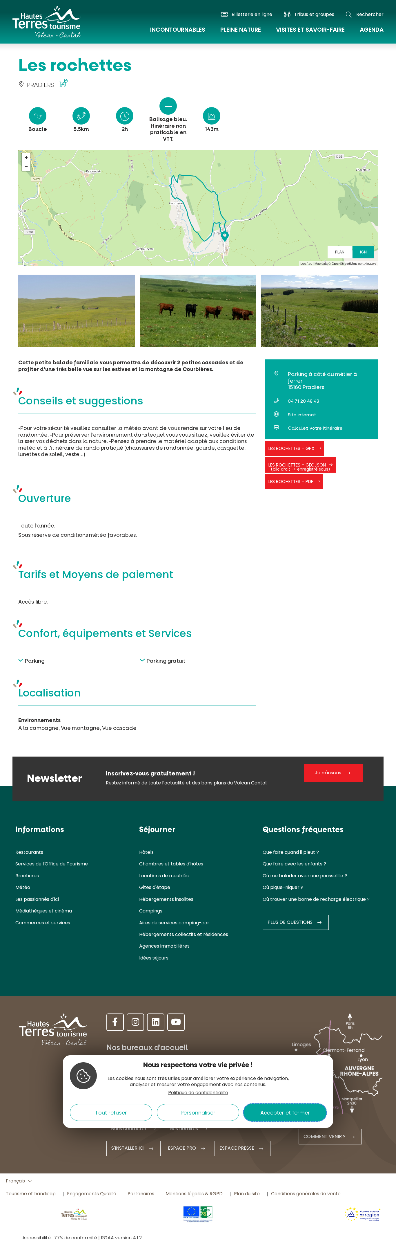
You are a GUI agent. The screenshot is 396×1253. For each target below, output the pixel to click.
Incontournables (177, 30)
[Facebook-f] (115, 1022)
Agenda (372, 30)
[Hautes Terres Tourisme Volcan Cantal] (46, 25)
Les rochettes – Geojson (299, 467)
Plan (339, 252)
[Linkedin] (155, 1022)
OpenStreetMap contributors (354, 264)
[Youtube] (176, 1022)
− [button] (26, 167)
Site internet (302, 415)
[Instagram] (135, 1022)
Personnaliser (198, 1112)
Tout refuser (111, 1112)
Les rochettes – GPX (291, 448)
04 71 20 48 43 (303, 401)
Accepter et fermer (285, 1112)
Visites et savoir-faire (310, 30)
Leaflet (306, 264)
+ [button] (26, 158)
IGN (363, 252)
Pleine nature (240, 30)
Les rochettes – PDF (290, 481)
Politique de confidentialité (198, 1092)
